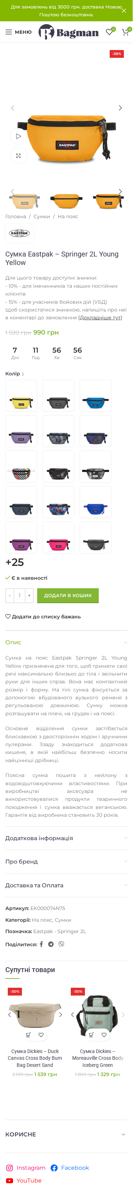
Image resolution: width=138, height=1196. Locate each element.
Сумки (42, 216)
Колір (13, 373)
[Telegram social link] (51, 944)
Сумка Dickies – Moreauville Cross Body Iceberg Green (97, 1058)
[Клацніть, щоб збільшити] (19, 156)
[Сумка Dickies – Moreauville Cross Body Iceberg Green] (98, 1015)
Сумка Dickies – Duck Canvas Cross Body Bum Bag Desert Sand (35, 1058)
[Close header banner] (124, 10)
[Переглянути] (19, 136)
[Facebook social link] (41, 944)
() (100, 317)
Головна (15, 216)
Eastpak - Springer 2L (59, 931)
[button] (12, 108)
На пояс (68, 216)
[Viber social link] (61, 944)
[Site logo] (69, 31)
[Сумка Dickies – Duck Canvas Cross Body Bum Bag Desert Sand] (35, 1015)
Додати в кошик (68, 595)
